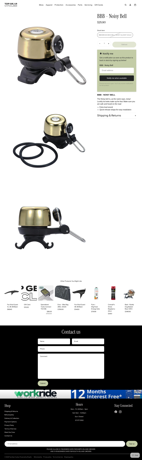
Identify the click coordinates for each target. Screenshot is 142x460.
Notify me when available (117, 78)
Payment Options (10, 422)
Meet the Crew (9, 432)
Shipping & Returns (109, 115)
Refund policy (9, 415)
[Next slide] (18, 293)
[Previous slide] (6, 293)
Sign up (131, 444)
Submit (42, 383)
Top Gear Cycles (14, 457)
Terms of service (58, 457)
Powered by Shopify (26, 457)
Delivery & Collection (11, 418)
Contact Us (8, 436)
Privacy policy (47, 457)
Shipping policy (68, 457)
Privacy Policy (9, 425)
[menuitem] (41, 4)
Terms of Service (10, 429)
